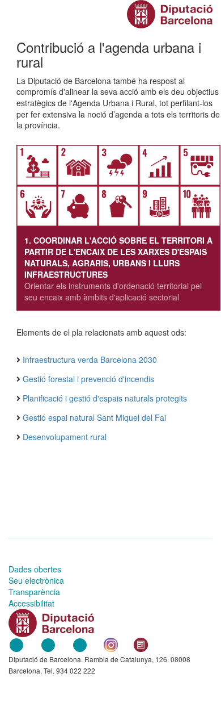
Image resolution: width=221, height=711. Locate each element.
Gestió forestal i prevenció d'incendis (88, 378)
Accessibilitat (31, 603)
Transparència (34, 591)
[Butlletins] (141, 643)
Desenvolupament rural (65, 436)
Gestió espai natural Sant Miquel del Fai (94, 417)
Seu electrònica (36, 580)
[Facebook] (16, 643)
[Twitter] (48, 643)
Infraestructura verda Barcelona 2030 (90, 359)
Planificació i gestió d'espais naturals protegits (105, 398)
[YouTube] (80, 643)
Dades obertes (34, 569)
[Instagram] (111, 643)
